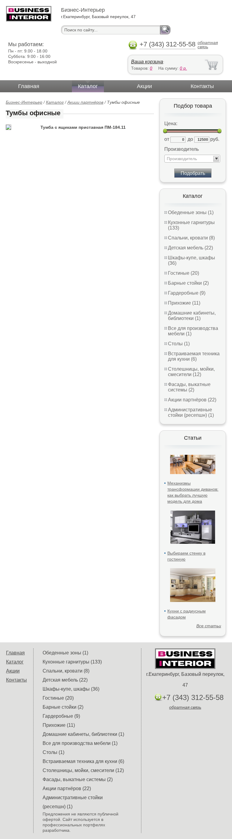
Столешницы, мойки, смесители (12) (191, 371)
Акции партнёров (85, 102)
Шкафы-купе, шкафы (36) (71, 689)
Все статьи (208, 625)
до (190, 139)
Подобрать (193, 173)
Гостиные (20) (183, 273)
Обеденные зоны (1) (191, 212)
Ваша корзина (147, 61)
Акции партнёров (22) (192, 399)
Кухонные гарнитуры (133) (72, 661)
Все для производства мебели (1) (80, 743)
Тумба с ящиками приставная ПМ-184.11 (83, 127)
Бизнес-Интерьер (24, 102)
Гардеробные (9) (186, 293)
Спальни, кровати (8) (191, 237)
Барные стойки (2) (188, 283)
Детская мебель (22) (190, 247)
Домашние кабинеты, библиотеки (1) (192, 315)
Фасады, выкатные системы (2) (189, 387)
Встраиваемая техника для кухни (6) (194, 356)
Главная (28, 86)
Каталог (88, 86)
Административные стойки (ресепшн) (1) (191, 412)
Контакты (202, 86)
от (166, 139)
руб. (214, 139)
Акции (144, 86)
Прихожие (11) (184, 303)
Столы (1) (179, 343)
